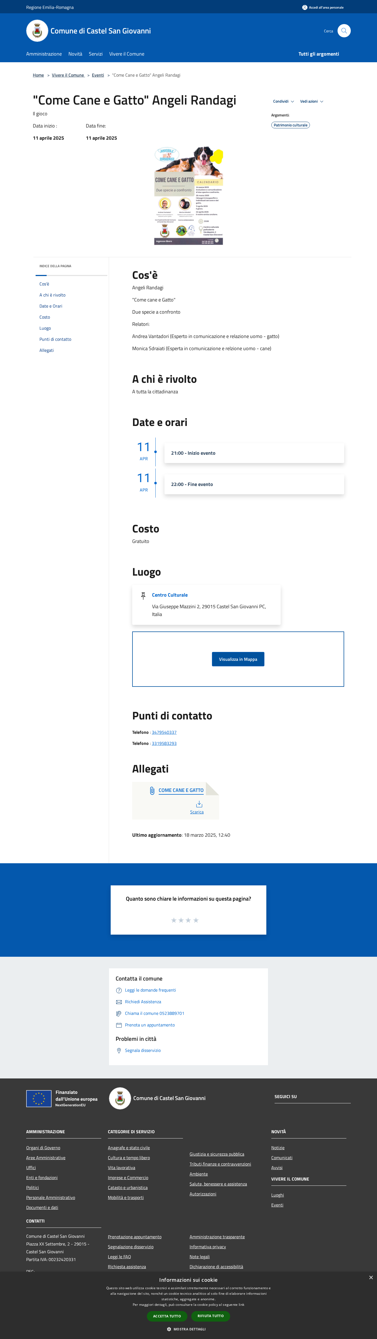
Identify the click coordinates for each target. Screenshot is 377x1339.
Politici (32, 1187)
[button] (188, 1329)
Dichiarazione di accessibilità (216, 1266)
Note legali (200, 1256)
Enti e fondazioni (42, 1177)
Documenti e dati (42, 1207)
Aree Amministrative (45, 1157)
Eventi (98, 75)
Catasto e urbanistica (128, 1187)
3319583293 (164, 743)
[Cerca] (344, 30)
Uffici (31, 1167)
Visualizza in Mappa (238, 659)
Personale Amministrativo (50, 1197)
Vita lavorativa (121, 1167)
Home (38, 75)
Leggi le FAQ (119, 1256)
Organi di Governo (43, 1147)
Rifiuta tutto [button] (211, 1316)
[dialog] (188, 1305)
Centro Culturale (170, 595)
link (241, 1304)
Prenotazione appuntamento (134, 1236)
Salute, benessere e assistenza (218, 1184)
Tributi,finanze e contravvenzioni (220, 1164)
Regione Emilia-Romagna (50, 7)
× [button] (371, 1278)
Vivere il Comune (68, 75)
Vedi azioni (309, 101)
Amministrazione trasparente (217, 1236)
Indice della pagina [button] (55, 266)
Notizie (278, 1147)
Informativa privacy (208, 1246)
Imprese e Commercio (128, 1177)
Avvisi (277, 1167)
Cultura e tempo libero (129, 1157)
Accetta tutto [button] (167, 1316)
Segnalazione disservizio (130, 1246)
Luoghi (277, 1195)
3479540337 (164, 732)
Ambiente (199, 1174)
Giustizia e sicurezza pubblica (217, 1154)
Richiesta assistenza (127, 1266)
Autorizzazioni (203, 1193)
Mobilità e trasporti (126, 1197)
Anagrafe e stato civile (129, 1147)
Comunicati (282, 1157)
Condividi (281, 101)
